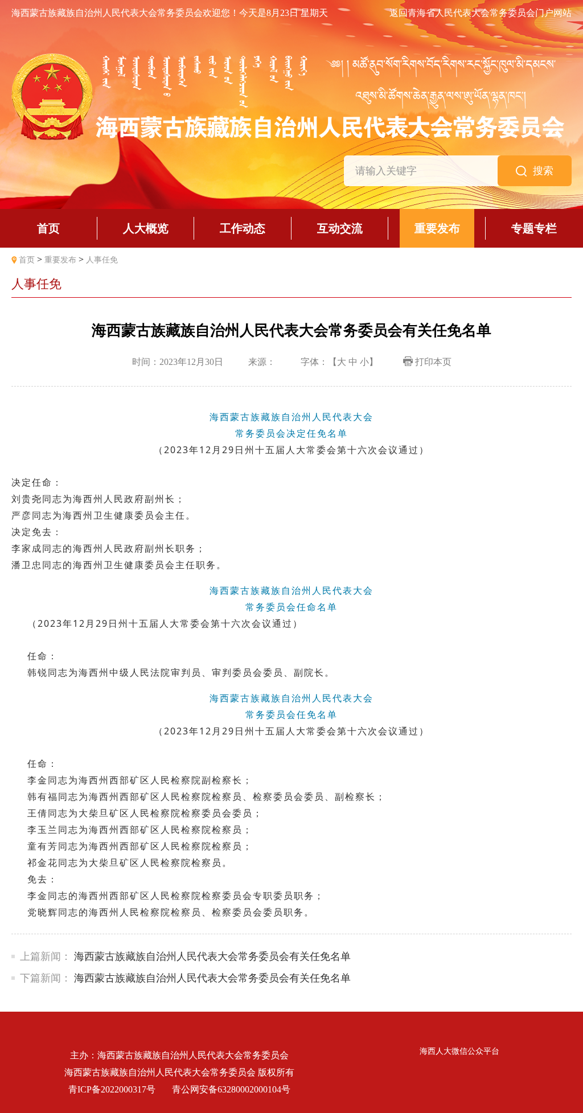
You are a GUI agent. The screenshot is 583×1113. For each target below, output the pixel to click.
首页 (27, 260)
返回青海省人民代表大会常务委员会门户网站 (480, 13)
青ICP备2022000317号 (111, 1089)
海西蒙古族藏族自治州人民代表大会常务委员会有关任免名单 (212, 956)
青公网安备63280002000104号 (231, 1089)
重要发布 (60, 260)
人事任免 (102, 260)
